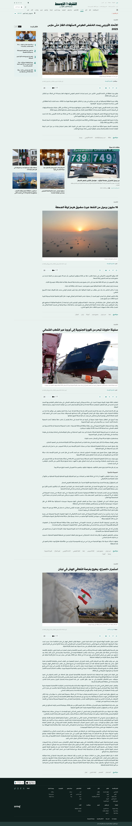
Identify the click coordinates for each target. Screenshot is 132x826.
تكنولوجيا (64, 10)
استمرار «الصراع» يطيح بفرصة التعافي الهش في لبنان (88, 569)
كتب (80, 792)
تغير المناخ (57, 551)
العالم (90, 10)
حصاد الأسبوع (106, 808)
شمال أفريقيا (114, 796)
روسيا (80, 138)
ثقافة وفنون (76, 10)
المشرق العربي (113, 799)
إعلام (80, 799)
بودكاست (36, 10)
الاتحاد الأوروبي (89, 138)
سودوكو (79, 811)
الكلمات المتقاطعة (78, 808)
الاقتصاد (81, 10)
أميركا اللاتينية (106, 801)
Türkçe (109, 2)
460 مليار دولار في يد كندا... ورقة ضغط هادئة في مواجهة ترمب (25, 71)
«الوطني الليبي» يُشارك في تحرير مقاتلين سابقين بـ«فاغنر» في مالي (95, 13)
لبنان (86, 772)
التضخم (101, 772)
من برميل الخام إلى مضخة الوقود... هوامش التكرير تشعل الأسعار (98, 181)
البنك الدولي (93, 772)
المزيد (28, 10)
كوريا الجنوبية (48, 551)
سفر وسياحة (51, 794)
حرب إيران (103, 314)
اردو (105, 2)
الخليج (115, 794)
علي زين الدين (110, 629)
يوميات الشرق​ (57, 10)
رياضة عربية (115, 811)
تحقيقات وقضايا (106, 811)
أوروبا (104, 554)
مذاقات (52, 792)
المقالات (98, 792)
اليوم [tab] (20, 26)
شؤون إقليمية (115, 801)
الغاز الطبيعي (76, 551)
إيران (82, 314)
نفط (110, 314)
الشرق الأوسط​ (95, 10)
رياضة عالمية (116, 813)
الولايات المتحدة (106, 792)
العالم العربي (116, 792)
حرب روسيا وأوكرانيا (100, 138)
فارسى (102, 2)
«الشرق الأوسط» (109, 81)
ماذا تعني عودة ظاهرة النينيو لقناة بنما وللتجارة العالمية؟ (25, 51)
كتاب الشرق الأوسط (96, 796)
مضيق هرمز (95, 314)
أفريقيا (107, 799)
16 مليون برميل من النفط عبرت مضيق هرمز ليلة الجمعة (86, 207)
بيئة (71, 796)
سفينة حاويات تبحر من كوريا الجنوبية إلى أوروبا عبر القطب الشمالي (80, 330)
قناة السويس (90, 551)
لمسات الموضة (51, 796)
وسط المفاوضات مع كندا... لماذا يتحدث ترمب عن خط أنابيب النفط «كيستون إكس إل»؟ (25, 64)
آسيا (108, 796)
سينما (80, 796)
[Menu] (117, 10)
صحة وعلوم (70, 10)
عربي (117, 2)
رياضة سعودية (115, 808)
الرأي (86, 10)
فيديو (41, 10)
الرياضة (51, 10)
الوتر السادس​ (78, 794)
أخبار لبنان (108, 772)
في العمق (46, 10)
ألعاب (32, 10)
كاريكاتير (98, 794)
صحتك (71, 792)
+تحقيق (107, 813)
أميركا (87, 314)
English (113, 2)
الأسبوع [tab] (16, 26)
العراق (77, 314)
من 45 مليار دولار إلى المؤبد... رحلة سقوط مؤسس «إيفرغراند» (25, 45)
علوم (71, 794)
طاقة (109, 138)
